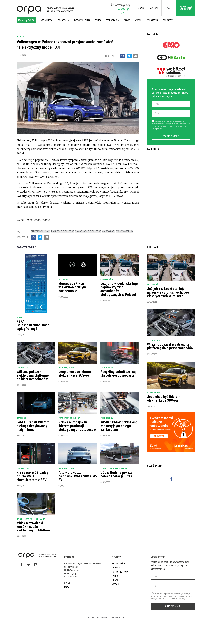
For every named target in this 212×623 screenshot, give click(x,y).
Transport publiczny (69, 418)
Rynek (98, 20)
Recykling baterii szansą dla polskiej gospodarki (118, 373)
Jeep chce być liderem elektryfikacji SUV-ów (75, 373)
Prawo (127, 20)
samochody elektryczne (88, 231)
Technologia (112, 20)
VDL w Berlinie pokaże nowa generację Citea (116, 474)
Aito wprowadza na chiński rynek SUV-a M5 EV (77, 476)
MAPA (66, 587)
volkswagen (108, 231)
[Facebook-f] (171, 479)
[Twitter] (28, 564)
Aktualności (46, 20)
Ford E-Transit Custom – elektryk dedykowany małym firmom (34, 426)
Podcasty (168, 20)
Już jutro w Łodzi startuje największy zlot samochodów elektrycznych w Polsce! (119, 289)
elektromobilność (40, 231)
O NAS (141, 8)
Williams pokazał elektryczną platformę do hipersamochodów (33, 375)
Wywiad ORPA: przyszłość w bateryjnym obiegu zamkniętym (118, 426)
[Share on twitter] (129, 56)
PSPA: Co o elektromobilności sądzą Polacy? (33, 325)
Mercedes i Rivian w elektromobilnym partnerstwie (72, 287)
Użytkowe (63, 279)
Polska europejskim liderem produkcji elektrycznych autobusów (77, 426)
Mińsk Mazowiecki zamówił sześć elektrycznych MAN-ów (33, 526)
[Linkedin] (35, 564)
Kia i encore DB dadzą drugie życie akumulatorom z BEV (32, 476)
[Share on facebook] (122, 56)
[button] (26, 20)
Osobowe (62, 368)
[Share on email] (135, 56)
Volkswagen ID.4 (124, 231)
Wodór (138, 20)
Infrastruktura (82, 20)
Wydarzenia (152, 20)
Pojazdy (62, 20)
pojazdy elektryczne (62, 231)
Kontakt (154, 8)
